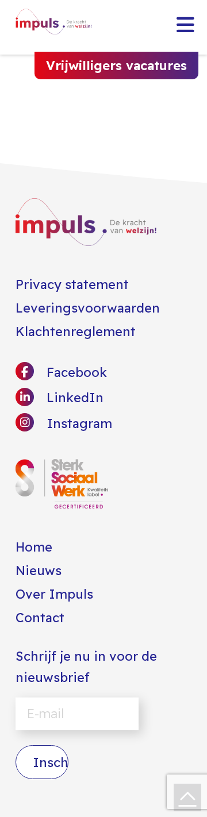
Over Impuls (54, 594)
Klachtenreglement (76, 331)
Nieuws (39, 570)
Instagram (77, 423)
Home (34, 547)
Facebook (75, 372)
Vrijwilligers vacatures (116, 65)
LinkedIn (73, 398)
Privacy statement (72, 284)
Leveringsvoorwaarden (88, 308)
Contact (40, 618)
